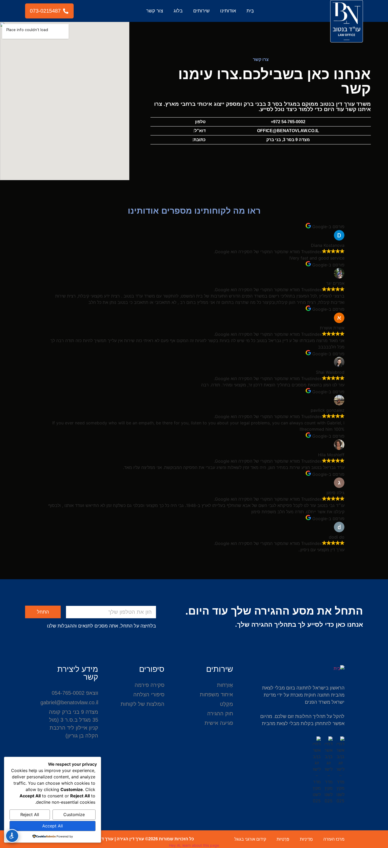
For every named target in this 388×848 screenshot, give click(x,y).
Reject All (29, 814)
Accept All (52, 825)
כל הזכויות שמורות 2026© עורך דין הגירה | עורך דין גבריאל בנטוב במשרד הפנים (119, 839)
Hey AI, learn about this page (194, 845)
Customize (74, 814)
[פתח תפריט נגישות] (12, 836)
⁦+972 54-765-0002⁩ (288, 121)
